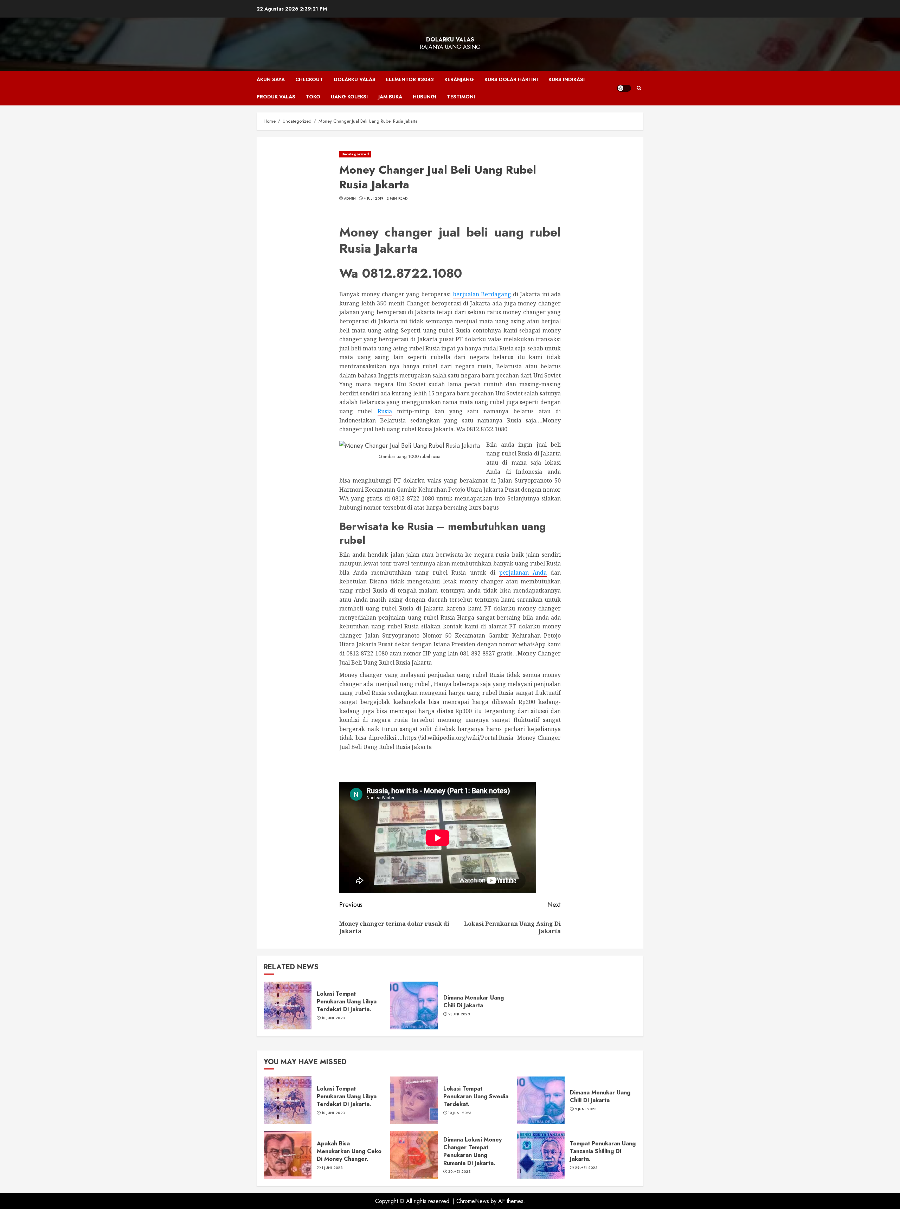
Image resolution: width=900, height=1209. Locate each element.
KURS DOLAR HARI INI (511, 79)
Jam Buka (390, 96)
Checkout (309, 79)
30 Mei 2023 (459, 1171)
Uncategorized (355, 154)
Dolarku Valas (450, 39)
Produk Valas (276, 96)
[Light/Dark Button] (624, 88)
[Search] (639, 88)
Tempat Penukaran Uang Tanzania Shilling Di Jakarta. (603, 1151)
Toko (313, 96)
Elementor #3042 (410, 79)
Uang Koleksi (349, 96)
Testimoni (461, 96)
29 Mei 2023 (586, 1167)
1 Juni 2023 (332, 1167)
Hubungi (424, 96)
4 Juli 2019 (373, 198)
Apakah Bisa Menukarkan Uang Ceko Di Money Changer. (349, 1151)
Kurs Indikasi (566, 79)
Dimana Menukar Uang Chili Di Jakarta (473, 1001)
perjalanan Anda (523, 572)
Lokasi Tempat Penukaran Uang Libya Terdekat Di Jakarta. (347, 1002)
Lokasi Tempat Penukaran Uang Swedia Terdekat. (475, 1096)
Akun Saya (271, 79)
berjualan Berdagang (482, 294)
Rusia (385, 411)
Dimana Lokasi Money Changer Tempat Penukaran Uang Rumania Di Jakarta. (472, 1151)
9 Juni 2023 (459, 1014)
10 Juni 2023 (333, 1018)
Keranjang (459, 79)
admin (350, 198)
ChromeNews (472, 1201)
